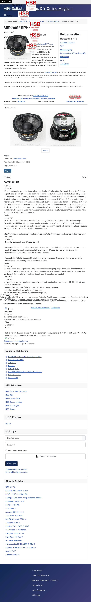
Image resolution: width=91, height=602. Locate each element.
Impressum (55, 307)
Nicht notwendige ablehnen (29, 304)
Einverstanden (8, 304)
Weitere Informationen (40, 307)
